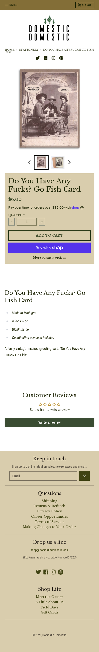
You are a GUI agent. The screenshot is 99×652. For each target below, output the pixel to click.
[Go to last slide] (29, 162)
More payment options (49, 257)
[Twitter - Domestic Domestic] (38, 58)
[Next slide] (69, 162)
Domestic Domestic (54, 635)
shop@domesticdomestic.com (50, 550)
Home (10, 49)
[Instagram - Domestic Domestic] (53, 58)
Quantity (16, 215)
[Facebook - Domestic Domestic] (46, 58)
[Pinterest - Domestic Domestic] (61, 58)
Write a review (49, 422)
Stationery (28, 49)
